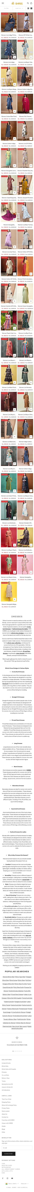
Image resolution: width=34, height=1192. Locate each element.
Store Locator (6, 1111)
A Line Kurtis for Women (18, 1012)
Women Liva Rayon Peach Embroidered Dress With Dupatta (8, 550)
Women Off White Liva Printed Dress (25, 35)
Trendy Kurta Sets (27, 998)
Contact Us (5, 1117)
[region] (17, 1042)
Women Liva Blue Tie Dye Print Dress (25, 225)
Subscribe (8, 1153)
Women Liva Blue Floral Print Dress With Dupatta (25, 333)
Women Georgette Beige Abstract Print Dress (9, 604)
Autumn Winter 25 (7, 1087)
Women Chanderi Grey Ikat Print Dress (25, 171)
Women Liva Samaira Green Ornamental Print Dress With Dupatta (25, 388)
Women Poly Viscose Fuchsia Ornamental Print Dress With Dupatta (25, 117)
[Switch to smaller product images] (31, 8)
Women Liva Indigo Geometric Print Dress (8, 62)
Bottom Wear (6, 1078)
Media (3, 1126)
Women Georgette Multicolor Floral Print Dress (25, 577)
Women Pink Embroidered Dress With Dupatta (25, 279)
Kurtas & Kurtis (6, 1063)
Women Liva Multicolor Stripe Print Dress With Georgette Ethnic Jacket (9, 523)
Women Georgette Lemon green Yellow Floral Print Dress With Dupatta (8, 171)
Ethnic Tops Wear (20, 977)
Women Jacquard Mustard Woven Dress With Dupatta (25, 198)
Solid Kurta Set (21, 1019)
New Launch (23, 1026)
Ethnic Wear (21, 980)
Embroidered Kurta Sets (20, 1016)
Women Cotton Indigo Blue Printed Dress (25, 89)
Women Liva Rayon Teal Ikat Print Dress (25, 62)
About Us (4, 1114)
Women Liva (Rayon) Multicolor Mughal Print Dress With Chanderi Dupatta (9, 415)
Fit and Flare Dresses (17, 994)
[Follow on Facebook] (3, 1178)
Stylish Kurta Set (9, 1001)
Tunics (4, 1081)
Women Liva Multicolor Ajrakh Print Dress (25, 550)
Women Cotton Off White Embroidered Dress (8, 279)
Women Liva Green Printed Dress (9, 496)
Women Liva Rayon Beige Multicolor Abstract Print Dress (9, 89)
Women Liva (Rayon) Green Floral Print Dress (9, 577)
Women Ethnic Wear (9, 977)
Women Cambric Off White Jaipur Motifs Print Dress (9, 306)
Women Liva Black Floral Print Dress (9, 388)
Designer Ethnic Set (8, 984)
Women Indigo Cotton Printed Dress (25, 442)
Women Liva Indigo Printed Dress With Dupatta (9, 35)
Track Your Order (6, 1099)
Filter (6, 8)
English (24, 1183)
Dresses (4, 1072)
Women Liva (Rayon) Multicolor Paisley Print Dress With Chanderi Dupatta (8, 360)
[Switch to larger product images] (28, 8)
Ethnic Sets (5, 1066)
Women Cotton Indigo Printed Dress (9, 144)
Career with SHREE (7, 1123)
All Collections (6, 1090)
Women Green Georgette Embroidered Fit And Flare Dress (25, 306)
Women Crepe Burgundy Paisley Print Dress (9, 198)
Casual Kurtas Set (8, 987)
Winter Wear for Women (23, 1023)
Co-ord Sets (5, 1075)
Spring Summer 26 (7, 1084)
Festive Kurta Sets (16, 1005)
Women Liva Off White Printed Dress (25, 144)
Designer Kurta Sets (20, 1001)
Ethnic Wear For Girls (21, 984)
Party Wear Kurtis (19, 987)
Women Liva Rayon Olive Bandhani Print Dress (25, 415)
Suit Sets (28, 980)
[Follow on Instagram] (7, 1178)
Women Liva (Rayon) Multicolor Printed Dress (9, 469)
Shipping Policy (6, 1102)
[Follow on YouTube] (12, 1178)
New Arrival (15, 1026)
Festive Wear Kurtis (12, 1008)
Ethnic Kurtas (13, 980)
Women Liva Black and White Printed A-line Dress (9, 442)
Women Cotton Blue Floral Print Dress (8, 117)
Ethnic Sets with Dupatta (9, 1069)
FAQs (3, 1132)
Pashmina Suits (7, 1026)
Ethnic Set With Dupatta (14, 998)
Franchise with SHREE (8, 1120)
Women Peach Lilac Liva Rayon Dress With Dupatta (9, 333)
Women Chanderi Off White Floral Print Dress (25, 523)
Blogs (3, 1129)
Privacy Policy (6, 1108)
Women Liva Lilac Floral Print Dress (9, 252)
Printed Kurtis (23, 1008)
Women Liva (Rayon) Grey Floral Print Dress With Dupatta (25, 496)
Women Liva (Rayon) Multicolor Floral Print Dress (25, 360)
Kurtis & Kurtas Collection (16, 991)
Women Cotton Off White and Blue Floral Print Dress (25, 252)
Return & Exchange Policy (9, 1105)
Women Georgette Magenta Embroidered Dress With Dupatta (8, 225)
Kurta (29, 984)
